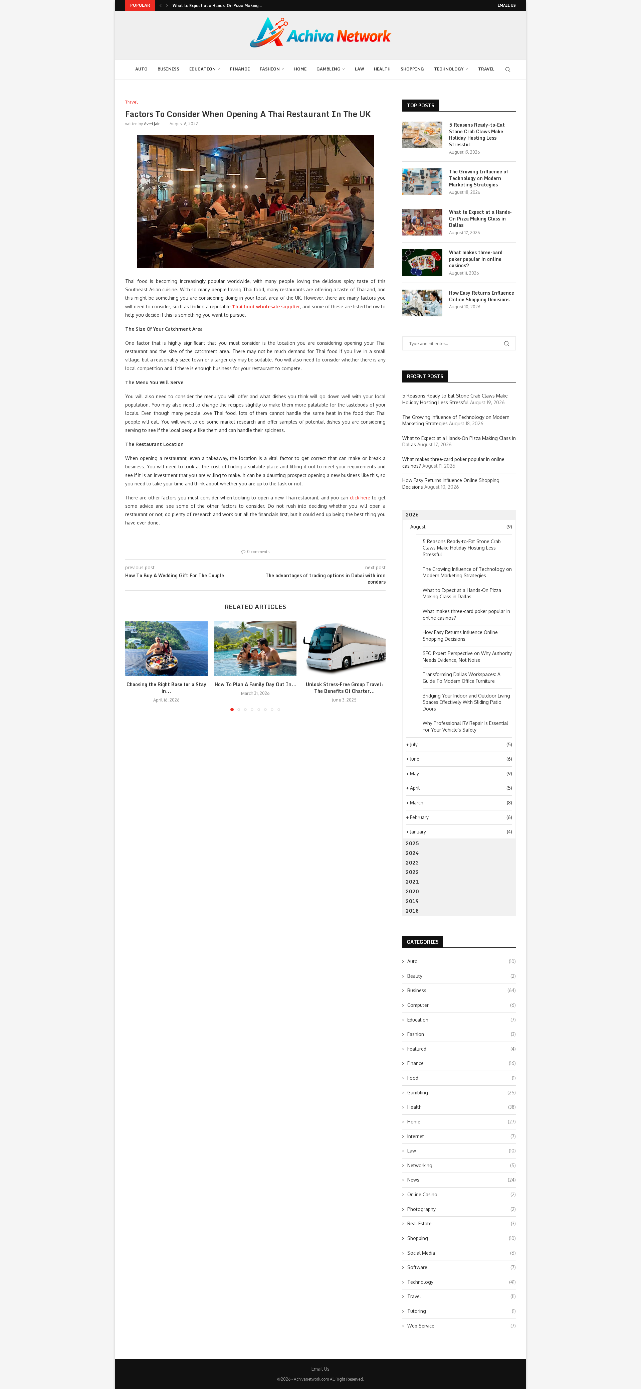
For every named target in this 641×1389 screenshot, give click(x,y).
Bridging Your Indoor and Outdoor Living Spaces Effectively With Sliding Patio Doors (466, 702)
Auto (141, 69)
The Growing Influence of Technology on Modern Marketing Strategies (478, 178)
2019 (412, 901)
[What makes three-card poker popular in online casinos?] (422, 262)
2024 (412, 853)
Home (300, 69)
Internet (461, 1136)
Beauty (461, 976)
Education (202, 69)
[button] (160, 5)
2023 (412, 863)
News (461, 1180)
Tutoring (461, 1311)
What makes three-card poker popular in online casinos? (475, 259)
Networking (461, 1165)
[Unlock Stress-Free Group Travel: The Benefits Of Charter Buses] (344, 648)
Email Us (507, 5)
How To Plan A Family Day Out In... (255, 684)
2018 (412, 911)
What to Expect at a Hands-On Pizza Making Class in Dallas (480, 218)
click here (360, 497)
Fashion (270, 69)
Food (461, 1078)
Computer (461, 1005)
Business (168, 69)
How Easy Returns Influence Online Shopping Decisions (481, 296)
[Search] (507, 69)
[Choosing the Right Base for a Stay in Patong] (166, 648)
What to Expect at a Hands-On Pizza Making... (217, 5)
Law (359, 69)
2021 (412, 882)
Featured (461, 1049)
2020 (412, 891)
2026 (412, 514)
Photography (461, 1209)
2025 (412, 843)
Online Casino (461, 1194)
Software (461, 1267)
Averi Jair (152, 123)
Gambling (328, 69)
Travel (486, 69)
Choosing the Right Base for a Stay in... (166, 688)
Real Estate (461, 1223)
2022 (412, 872)
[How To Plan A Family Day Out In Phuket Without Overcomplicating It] (255, 648)
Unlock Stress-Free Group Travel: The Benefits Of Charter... (344, 688)
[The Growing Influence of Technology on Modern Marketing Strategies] (422, 181)
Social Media (461, 1253)
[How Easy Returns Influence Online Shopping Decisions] (422, 303)
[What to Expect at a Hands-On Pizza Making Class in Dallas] (422, 222)
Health (382, 69)
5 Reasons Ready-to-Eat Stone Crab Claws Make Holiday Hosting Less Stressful (477, 135)
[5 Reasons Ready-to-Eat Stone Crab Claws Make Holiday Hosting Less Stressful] (422, 135)
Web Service (461, 1326)
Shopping (412, 69)
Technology (449, 69)
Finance (240, 69)
